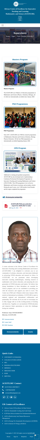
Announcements (13, 332)
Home (8, 36)
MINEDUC (7, 368)
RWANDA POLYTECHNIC (12, 365)
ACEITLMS (31, 433)
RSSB (6, 373)
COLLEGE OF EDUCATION (12, 360)
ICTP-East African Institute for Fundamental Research (20, 413)
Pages (13, 36)
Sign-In (16, 436)
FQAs (31, 436)
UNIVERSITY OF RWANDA (12, 357)
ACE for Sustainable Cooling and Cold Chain (17, 411)
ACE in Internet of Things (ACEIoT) (15, 423)
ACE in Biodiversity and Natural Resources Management (16, 417)
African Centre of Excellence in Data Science (17, 408)
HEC (5, 362)
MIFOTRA (7, 376)
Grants (30, 332)
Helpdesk (24, 436)
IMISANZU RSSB (9, 370)
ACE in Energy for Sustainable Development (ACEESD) (20, 421)
